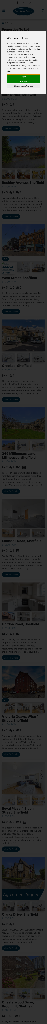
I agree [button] (23, 77)
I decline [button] (23, 81)
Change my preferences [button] (23, 86)
